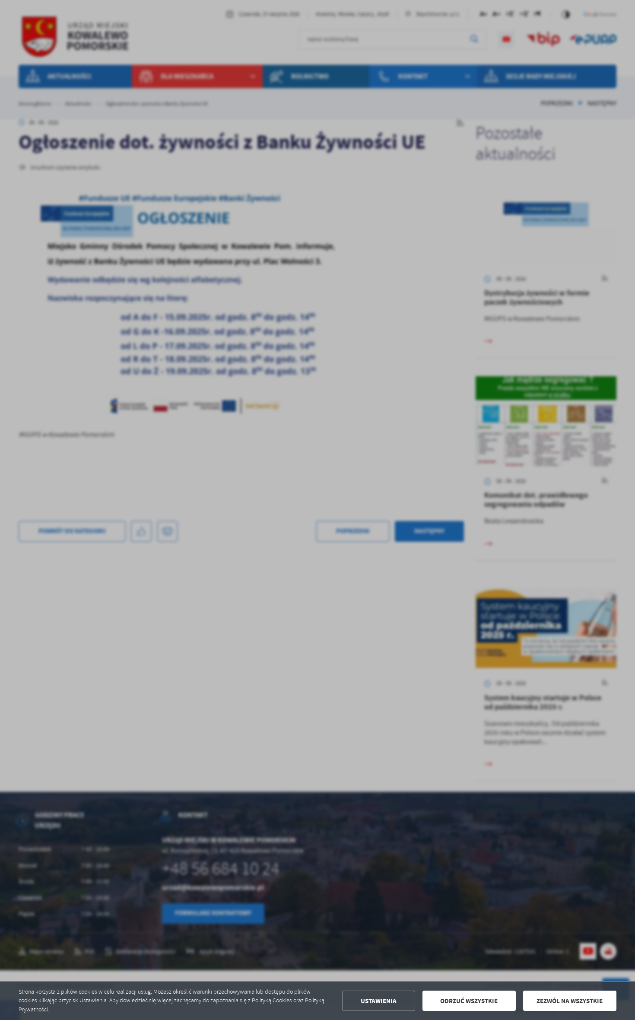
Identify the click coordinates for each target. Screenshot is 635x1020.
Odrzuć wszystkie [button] (469, 1001)
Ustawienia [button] (379, 1001)
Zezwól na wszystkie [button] (570, 1001)
